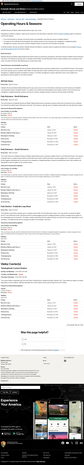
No (25, 344)
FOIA (2, 457)
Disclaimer (46, 457)
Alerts (68, 12)
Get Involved (33, 12)
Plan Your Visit (6, 12)
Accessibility (4, 453)
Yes (25, 339)
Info (64, 12)
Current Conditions (64, 34)
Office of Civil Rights (71, 457)
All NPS (14, 392)
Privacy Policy (5, 455)
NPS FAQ (46, 453)
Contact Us (4, 381)
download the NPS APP (13, 49)
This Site (5, 392)
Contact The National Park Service (30, 456)
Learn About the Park (19, 12)
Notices (24, 453)
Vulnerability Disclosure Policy (73, 453)
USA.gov (67, 455)
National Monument (22, 9)
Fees (82, 12)
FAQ (45, 360)
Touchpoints (55, 350)
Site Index (47, 363)
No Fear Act (47, 455)
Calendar (77, 12)
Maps (72, 12)
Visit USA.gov (40, 461)
